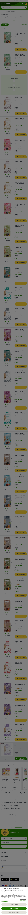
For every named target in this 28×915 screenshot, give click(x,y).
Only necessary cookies (14, 912)
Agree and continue (14, 908)
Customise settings (14, 904)
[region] (14, 901)
